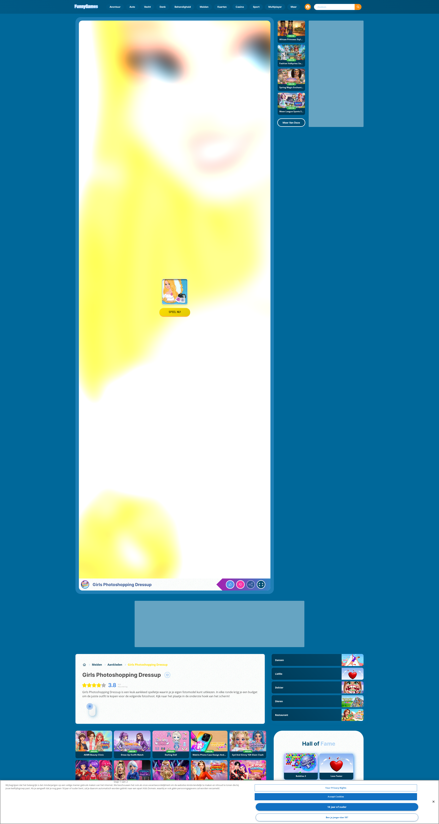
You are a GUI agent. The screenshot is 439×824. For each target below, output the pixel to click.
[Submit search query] (358, 7)
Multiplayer (275, 6)
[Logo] (86, 7)
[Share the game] (250, 584)
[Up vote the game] (230, 584)
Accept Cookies (336, 796)
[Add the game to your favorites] (167, 675)
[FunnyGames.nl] (84, 665)
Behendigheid (183, 6)
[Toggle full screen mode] (261, 584)
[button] (308, 7)
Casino (240, 6)
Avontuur (115, 6)
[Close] (433, 801)
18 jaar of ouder (336, 807)
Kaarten (222, 6)
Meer (294, 6)
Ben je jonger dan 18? (337, 817)
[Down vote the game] (240, 584)
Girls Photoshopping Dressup (148, 665)
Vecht (147, 6)
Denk (163, 6)
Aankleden (115, 665)
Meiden (204, 6)
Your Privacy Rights (335, 787)
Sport (256, 6)
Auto (132, 6)
